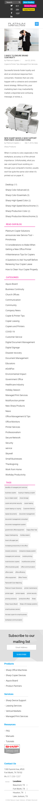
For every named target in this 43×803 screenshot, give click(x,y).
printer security (32, 593)
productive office (24, 599)
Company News (13, 310)
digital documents (11, 514)
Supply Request (28, 9)
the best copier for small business (16, 614)
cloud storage (24, 498)
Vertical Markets (13, 711)
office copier (9, 572)
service (8, 448)
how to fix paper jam (11, 540)
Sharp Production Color (16, 211)
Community (11, 305)
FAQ (8, 731)
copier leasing (28, 503)
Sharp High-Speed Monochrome (20, 206)
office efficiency (20, 572)
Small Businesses (13, 459)
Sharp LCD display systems (28, 604)
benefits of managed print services (16, 487)
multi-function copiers (12, 561)
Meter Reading (29, 2)
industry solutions (11, 551)
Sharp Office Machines (16, 670)
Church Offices (12, 294)
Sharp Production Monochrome (20, 216)
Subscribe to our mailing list (21, 639)
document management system (15, 524)
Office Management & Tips (17, 416)
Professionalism (13, 432)
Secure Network (12, 437)
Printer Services (12, 427)
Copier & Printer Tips (11, 64)
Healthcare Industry (14, 384)
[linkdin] (11, 17)
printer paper (9, 593)
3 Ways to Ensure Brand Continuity (16, 57)
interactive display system (27, 551)
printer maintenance (30, 588)
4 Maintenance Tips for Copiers (20, 254)
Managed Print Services (29, 64)
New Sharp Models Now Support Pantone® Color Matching (20, 139)
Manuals (10, 736)
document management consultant (16, 519)
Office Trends (22, 577)
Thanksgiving (11, 464)
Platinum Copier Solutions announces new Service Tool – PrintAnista (19, 235)
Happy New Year (32, 530)
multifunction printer (28, 561)
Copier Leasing (12, 321)
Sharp (34, 599)
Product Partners (14, 686)
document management (27, 514)
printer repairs (20, 593)
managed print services (12, 556)
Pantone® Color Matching (13, 583)
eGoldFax (9, 368)
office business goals (12, 567)
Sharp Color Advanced (15, 190)
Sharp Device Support (16, 700)
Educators (10, 363)
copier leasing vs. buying (13, 508)
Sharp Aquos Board (11, 604)
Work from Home (13, 469)
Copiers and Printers (14, 326)
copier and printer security (13, 503)
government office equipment (14, 530)
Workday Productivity (15, 474)
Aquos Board (11, 284)
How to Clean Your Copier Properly (21, 269)
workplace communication (13, 620)
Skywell (9, 453)
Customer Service (13, 337)
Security (9, 443)
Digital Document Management (20, 342)
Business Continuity (14, 289)
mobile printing (27, 556)
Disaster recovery (13, 353)
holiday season (25, 535)
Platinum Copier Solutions (13, 588)
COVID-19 (10, 331)
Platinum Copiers (12, 60)
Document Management (16, 358)
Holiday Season (12, 390)
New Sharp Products (15, 406)
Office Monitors (12, 421)
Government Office (14, 379)
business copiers (10, 493)
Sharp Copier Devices (16, 675)
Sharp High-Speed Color (16, 200)
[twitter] (12, 6)
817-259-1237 (18, 10)
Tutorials (10, 741)
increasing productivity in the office (16, 546)
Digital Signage (12, 347)
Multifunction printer (15, 400)
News (8, 411)
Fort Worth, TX (19, 789)
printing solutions (11, 599)
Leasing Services (14, 705)
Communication (13, 300)
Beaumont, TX (19, 785)
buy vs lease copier (11, 498)
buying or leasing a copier (26, 493)
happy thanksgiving (11, 535)
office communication (28, 567)
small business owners (12, 609)
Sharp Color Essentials (16, 195)
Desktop (9, 184)
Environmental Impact (15, 374)
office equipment (10, 577)
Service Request (30, 6)
